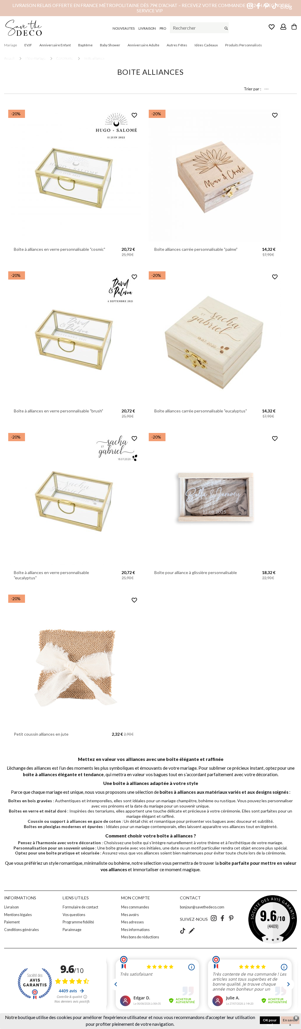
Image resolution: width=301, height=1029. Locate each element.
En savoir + (290, 1021)
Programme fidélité (78, 922)
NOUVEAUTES (124, 28)
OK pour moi (270, 1021)
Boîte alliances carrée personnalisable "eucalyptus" (200, 410)
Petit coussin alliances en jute (41, 734)
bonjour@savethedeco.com (202, 907)
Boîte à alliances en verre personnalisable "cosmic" (59, 249)
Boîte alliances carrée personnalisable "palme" (196, 249)
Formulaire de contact (80, 907)
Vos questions (74, 915)
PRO (163, 28)
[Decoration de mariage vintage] (23, 27)
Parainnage (72, 930)
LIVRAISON (147, 28)
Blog (286, 6)
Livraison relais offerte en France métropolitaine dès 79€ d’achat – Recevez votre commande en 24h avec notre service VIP (151, 8)
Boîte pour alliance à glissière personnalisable (195, 572)
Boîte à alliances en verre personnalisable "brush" (58, 410)
